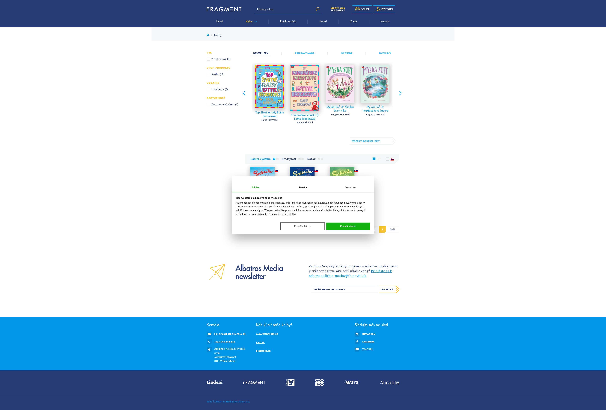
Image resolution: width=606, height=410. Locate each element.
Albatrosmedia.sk (267, 334)
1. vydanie (219, 89)
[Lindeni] (214, 382)
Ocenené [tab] (346, 53)
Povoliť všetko (348, 226)
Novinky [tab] (385, 53)
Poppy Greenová (340, 114)
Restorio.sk (263, 351)
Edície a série (288, 21)
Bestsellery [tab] (260, 53)
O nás (353, 21)
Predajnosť (289, 158)
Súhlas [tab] (256, 187)
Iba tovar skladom (224, 104)
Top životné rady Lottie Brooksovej (269, 114)
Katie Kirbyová (270, 120)
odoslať (387, 289)
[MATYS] (352, 382)
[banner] (224, 9)
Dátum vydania (260, 158)
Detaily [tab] (303, 187)
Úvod (219, 21)
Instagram (369, 334)
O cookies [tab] (350, 187)
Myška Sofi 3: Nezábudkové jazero (375, 108)
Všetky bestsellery (366, 141)
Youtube (367, 349)
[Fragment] (254, 382)
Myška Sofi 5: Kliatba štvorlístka (340, 108)
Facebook (368, 341)
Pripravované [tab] (304, 53)
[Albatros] (290, 382)
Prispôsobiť (300, 226)
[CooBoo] (319, 382)
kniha (217, 74)
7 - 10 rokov (220, 59)
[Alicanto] (389, 382)
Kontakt (385, 21)
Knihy (249, 21)
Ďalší (393, 229)
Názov (311, 158)
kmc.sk (260, 342)
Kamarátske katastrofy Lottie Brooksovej (305, 116)
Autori (323, 21)
